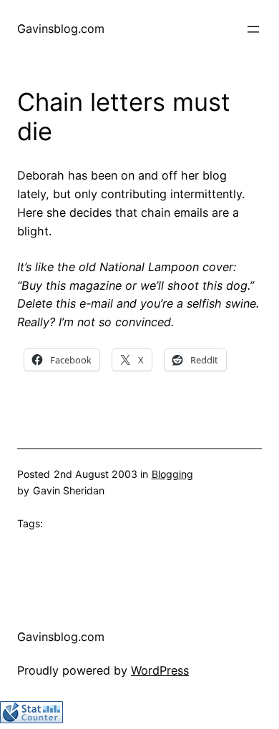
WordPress (160, 670)
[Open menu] (253, 29)
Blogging (172, 474)
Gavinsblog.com (60, 28)
